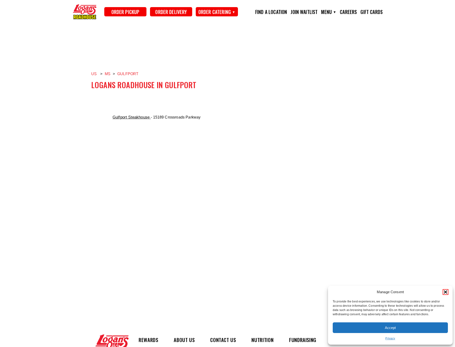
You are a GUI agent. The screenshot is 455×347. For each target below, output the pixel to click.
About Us (184, 339)
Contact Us (223, 339)
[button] (445, 292)
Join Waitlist (304, 11)
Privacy (390, 338)
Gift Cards (371, 11)
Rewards (148, 339)
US (94, 74)
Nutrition (262, 339)
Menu (326, 11)
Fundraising (302, 339)
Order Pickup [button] (125, 11)
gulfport (127, 74)
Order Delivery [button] (171, 11)
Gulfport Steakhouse (132, 117)
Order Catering (214, 11)
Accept (390, 328)
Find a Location (271, 11)
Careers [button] (348, 11)
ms (107, 74)
